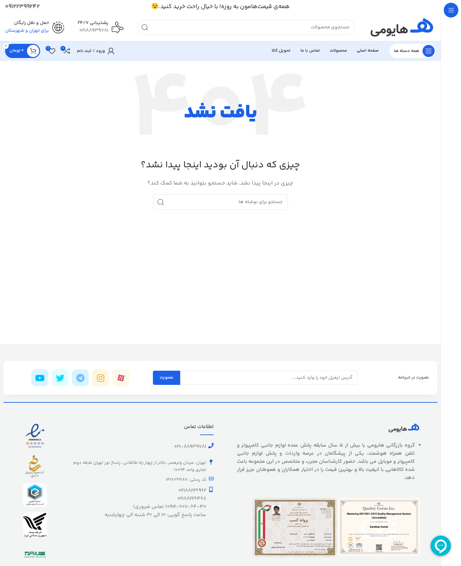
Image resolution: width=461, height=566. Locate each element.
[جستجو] (145, 27)
